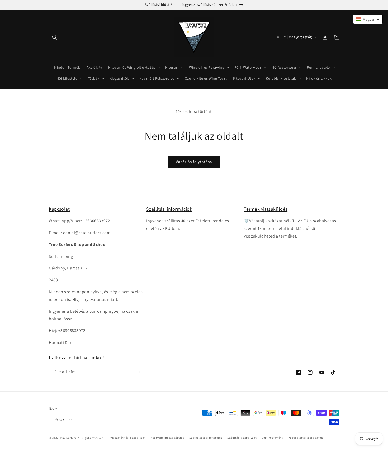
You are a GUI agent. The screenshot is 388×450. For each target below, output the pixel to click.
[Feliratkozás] (138, 372)
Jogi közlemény (272, 437)
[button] (54, 37)
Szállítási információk (169, 209)
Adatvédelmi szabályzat (167, 437)
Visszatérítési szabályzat (128, 437)
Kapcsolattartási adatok (305, 437)
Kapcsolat (59, 209)
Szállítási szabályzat (242, 437)
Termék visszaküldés (265, 209)
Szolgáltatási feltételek (205, 437)
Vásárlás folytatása (194, 161)
